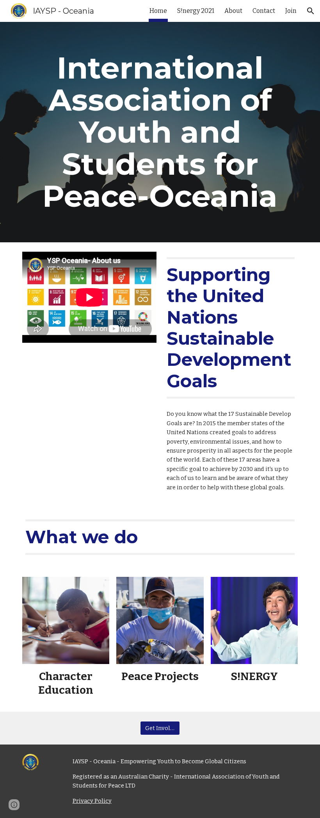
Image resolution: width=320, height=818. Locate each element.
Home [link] (158, 10)
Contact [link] (263, 10)
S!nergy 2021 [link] (195, 10)
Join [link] (291, 10)
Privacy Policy (92, 800)
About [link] (233, 10)
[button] (310, 11)
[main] (160, 132)
